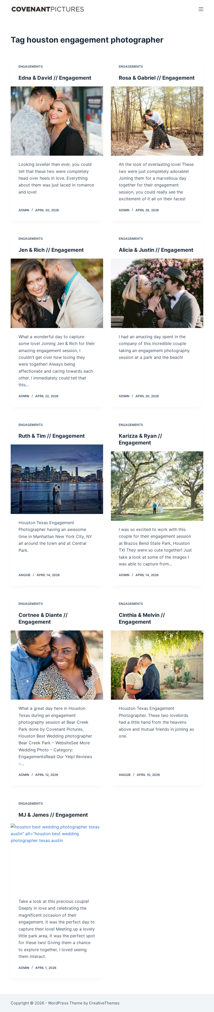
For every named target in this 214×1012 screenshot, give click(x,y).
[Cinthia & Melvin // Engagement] (157, 665)
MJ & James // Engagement (53, 815)
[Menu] (201, 9)
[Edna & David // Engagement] (57, 121)
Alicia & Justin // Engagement (156, 250)
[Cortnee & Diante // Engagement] (57, 665)
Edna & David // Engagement (55, 78)
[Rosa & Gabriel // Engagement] (157, 121)
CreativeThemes (104, 1003)
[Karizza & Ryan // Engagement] (157, 486)
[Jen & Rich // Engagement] (57, 293)
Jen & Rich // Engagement (51, 250)
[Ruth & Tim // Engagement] (57, 479)
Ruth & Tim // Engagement (52, 436)
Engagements (31, 66)
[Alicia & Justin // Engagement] (157, 293)
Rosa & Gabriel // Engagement (157, 78)
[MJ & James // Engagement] (57, 858)
